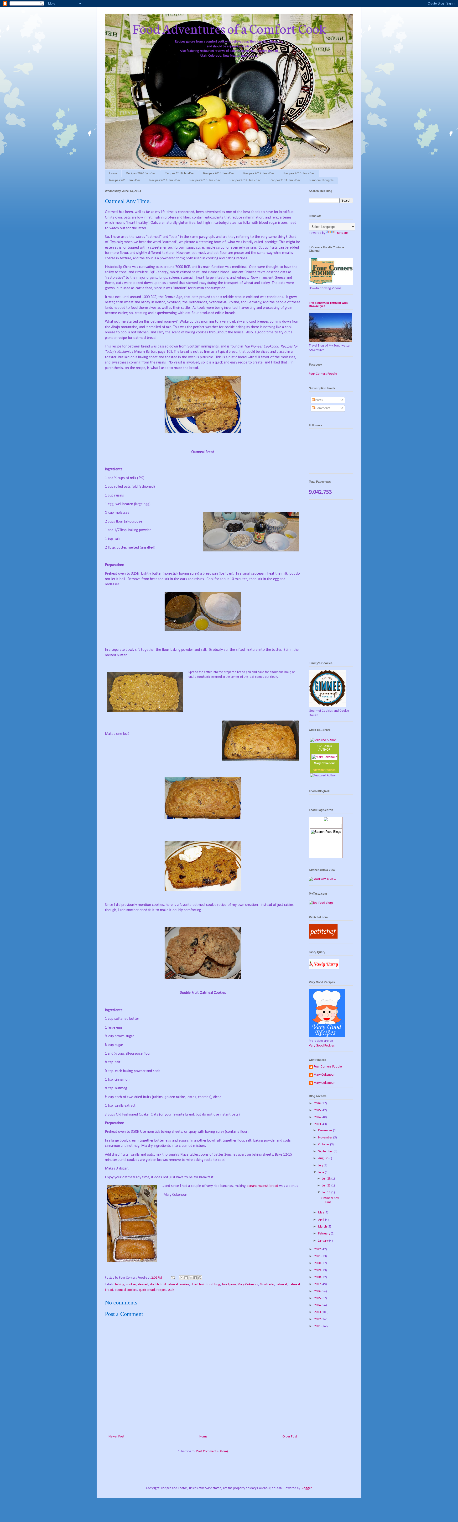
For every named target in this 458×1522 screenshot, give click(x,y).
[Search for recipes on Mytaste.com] (321, 903)
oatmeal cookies (126, 1290)
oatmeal (281, 1284)
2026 (318, 1103)
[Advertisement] (331, 579)
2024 (318, 1117)
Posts (319, 400)
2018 (318, 1277)
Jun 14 (326, 1192)
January (323, 1241)
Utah (171, 1290)
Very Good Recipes (322, 1045)
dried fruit (198, 1284)
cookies (131, 1284)
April (321, 1220)
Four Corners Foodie (323, 374)
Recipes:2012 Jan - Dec (245, 180)
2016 (318, 1291)
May (321, 1212)
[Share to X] (190, 1277)
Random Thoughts (321, 180)
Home (113, 173)
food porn (229, 1284)
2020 (318, 1263)
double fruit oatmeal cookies (169, 1284)
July (321, 1165)
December (325, 1130)
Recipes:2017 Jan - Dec (259, 173)
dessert (143, 1284)
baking (119, 1284)
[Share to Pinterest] (199, 1277)
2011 (318, 1326)
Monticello (267, 1284)
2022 (318, 1249)
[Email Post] (172, 1278)
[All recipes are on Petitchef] (323, 938)
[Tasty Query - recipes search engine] (324, 968)
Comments (322, 408)
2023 (318, 1124)
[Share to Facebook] (195, 1277)
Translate (341, 233)
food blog (213, 1284)
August (323, 1158)
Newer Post (116, 1436)
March (323, 1226)
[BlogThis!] (186, 1277)
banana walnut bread (262, 1186)
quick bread (147, 1290)
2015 (318, 1298)
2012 (318, 1319)
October (324, 1144)
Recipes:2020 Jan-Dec (141, 173)
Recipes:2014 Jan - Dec (165, 180)
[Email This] (181, 1277)
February (324, 1233)
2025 (318, 1110)
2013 (318, 1312)
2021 (318, 1256)
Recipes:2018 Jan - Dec (218, 173)
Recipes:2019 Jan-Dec (179, 173)
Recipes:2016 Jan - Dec (299, 173)
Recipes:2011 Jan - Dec (285, 180)
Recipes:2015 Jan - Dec (125, 180)
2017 (318, 1284)
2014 (318, 1305)
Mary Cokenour (248, 1284)
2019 (318, 1270)
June (321, 1172)
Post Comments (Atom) (212, 1451)
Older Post (289, 1436)
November (325, 1137)
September (326, 1151)
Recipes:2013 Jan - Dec (205, 180)
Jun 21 (326, 1185)
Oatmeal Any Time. (330, 1200)
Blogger (306, 1488)
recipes (161, 1290)
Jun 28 (326, 1178)
